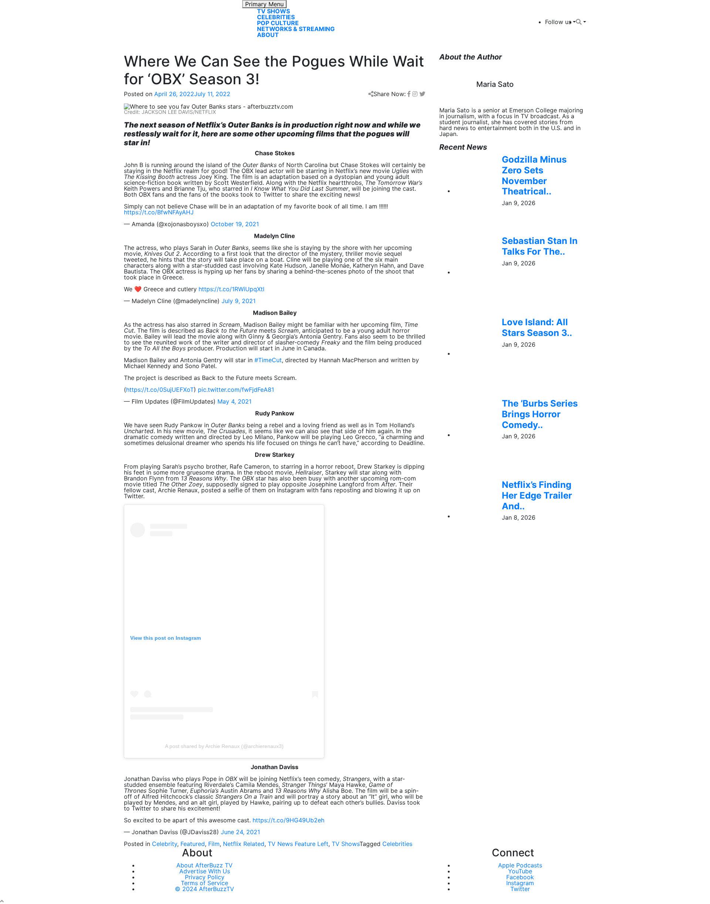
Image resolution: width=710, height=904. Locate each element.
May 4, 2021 (234, 401)
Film (214, 843)
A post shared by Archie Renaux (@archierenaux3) (224, 746)
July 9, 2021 (239, 301)
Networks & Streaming (296, 29)
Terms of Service (204, 883)
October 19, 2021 (235, 224)
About (268, 34)
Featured (192, 843)
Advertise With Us (204, 871)
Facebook (520, 877)
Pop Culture (278, 23)
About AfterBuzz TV (204, 865)
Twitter (520, 889)
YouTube (520, 871)
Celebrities (276, 17)
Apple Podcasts (520, 865)
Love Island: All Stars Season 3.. (537, 327)
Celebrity (164, 843)
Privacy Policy (204, 877)
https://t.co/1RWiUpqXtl (231, 289)
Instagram (520, 883)
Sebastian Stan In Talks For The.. (540, 246)
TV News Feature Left (298, 843)
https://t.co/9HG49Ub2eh (288, 820)
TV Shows (273, 11)
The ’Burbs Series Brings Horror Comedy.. (540, 414)
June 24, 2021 (240, 832)
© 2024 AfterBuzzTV (204, 889)
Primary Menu (264, 4)
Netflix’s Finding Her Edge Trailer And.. (537, 495)
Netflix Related (243, 843)
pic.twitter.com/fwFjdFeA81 (236, 389)
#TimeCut (268, 360)
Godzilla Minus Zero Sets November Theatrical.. (534, 175)
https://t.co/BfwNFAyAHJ (159, 212)
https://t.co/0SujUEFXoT (160, 389)
